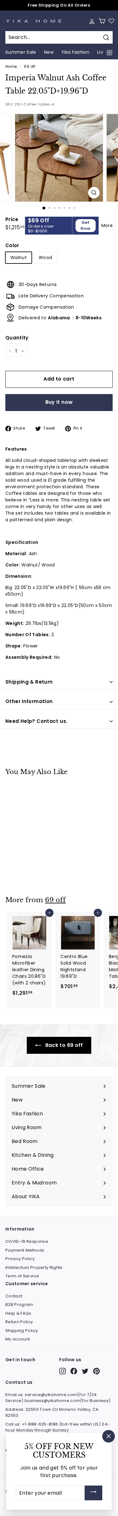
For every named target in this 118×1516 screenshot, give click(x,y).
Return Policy (19, 1322)
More (107, 225)
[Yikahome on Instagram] (62, 1371)
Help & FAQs (18, 1313)
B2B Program (19, 1305)
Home (11, 66)
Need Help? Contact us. (36, 721)
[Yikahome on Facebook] (73, 1371)
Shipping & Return (29, 682)
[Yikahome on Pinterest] (96, 1371)
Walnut (18, 257)
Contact (13, 1296)
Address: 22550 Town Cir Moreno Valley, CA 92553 (51, 1412)
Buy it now (59, 402)
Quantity (17, 337)
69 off (29, 66)
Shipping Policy (21, 1331)
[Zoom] (94, 192)
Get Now (85, 225)
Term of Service (22, 1276)
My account (17, 1339)
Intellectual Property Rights (34, 1267)
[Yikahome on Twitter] (85, 1371)
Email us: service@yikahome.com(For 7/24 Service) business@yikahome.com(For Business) (57, 1398)
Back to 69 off (63, 1045)
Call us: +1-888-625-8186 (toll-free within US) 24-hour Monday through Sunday (57, 1427)
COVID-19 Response (26, 1241)
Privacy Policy (20, 1259)
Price (12, 219)
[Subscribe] (93, 1493)
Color (12, 245)
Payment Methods (24, 1250)
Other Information (29, 701)
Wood (45, 257)
